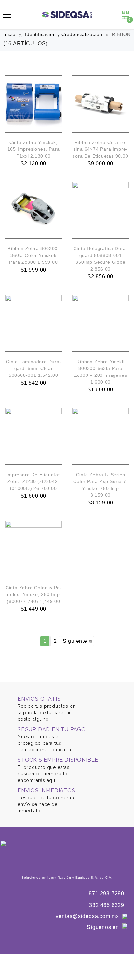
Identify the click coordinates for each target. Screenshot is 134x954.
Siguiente (76, 641)
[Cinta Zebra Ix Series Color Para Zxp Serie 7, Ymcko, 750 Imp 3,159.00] (100, 436)
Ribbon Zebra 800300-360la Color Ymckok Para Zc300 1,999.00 (33, 255)
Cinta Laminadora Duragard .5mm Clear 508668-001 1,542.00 (33, 368)
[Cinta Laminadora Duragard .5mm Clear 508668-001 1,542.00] (33, 323)
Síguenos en (103, 927)
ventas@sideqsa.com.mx (87, 916)
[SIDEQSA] (67, 14)
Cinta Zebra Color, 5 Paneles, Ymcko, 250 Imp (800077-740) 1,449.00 (33, 594)
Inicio (9, 34)
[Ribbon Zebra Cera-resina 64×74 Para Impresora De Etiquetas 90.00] (100, 104)
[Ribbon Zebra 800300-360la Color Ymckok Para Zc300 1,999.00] (33, 210)
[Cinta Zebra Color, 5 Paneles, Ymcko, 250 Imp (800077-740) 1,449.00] (33, 549)
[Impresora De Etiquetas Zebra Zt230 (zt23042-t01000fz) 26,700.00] (33, 436)
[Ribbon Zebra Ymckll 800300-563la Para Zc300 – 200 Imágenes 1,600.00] (100, 323)
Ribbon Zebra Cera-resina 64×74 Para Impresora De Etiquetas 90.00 (100, 149)
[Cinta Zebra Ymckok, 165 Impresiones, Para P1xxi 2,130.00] (33, 104)
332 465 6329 (106, 905)
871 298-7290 (106, 893)
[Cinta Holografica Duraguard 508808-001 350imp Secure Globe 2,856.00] (100, 210)
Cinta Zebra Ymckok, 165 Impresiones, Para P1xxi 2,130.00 (33, 149)
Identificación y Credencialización (63, 34)
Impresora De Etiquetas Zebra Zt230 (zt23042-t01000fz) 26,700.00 (33, 481)
